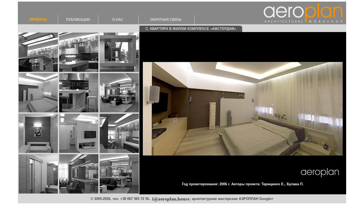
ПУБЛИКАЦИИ (78, 20)
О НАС (117, 20)
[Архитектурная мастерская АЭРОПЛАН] (303, 12)
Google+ (266, 199)
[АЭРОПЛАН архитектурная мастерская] (170, 199)
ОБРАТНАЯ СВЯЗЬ (165, 20)
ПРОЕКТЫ (38, 20)
